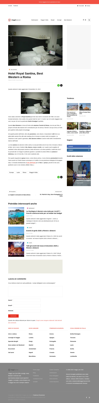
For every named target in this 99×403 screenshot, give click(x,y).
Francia (52, 349)
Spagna (52, 337)
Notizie (88, 5)
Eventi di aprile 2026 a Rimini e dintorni (41, 231)
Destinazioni (34, 20)
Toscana (72, 337)
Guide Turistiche (54, 369)
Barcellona (32, 356)
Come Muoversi (54, 381)
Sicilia (72, 349)
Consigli (59, 20)
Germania (53, 356)
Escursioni (11, 349)
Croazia (52, 352)
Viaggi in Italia (44, 20)
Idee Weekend (68, 20)
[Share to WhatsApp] (58, 85)
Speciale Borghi (13, 341)
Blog (34, 372)
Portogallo (53, 341)
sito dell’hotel (31, 162)
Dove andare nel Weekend (16, 345)
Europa (11, 172)
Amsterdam (32, 349)
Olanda (52, 345)
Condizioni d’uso (38, 378)
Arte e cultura (12, 334)
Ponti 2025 (81, 5)
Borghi (53, 20)
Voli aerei (11, 352)
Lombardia (73, 356)
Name (10, 300)
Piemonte (73, 341)
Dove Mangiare (54, 375)
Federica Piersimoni (39, 395)
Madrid (31, 345)
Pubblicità (15, 5)
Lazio (18, 172)
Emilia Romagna (75, 334)
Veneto (72, 352)
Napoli (31, 352)
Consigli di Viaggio (14, 337)
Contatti (10, 5)
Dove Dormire (54, 378)
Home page (36, 369)
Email (10, 305)
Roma (24, 172)
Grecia (52, 334)
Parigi (30, 341)
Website (10, 310)
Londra (31, 337)
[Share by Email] (61, 85)
